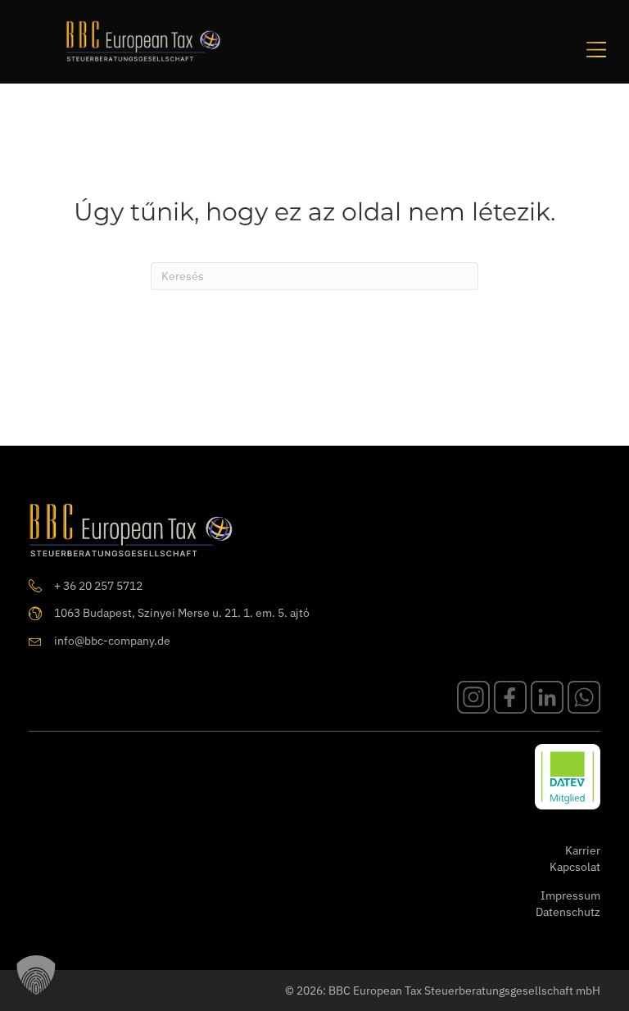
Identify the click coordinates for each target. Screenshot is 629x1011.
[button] (36, 975)
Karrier (582, 850)
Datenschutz (568, 911)
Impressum (570, 895)
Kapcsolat (575, 866)
